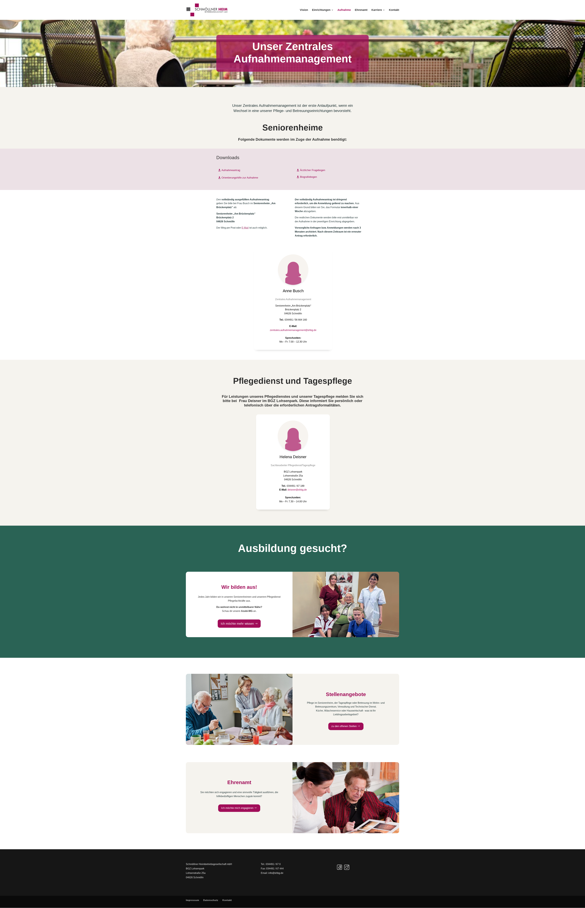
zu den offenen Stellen (344, 726)
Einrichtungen (321, 10)
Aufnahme (344, 10)
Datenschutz (210, 900)
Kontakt (394, 10)
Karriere (376, 10)
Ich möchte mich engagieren (237, 808)
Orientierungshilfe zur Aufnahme (240, 177)
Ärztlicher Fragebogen (312, 170)
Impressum (192, 900)
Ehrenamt (361, 10)
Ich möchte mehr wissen (237, 623)
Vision (304, 10)
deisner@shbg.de (297, 489)
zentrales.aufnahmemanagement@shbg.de (293, 330)
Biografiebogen (308, 176)
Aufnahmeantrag (231, 170)
